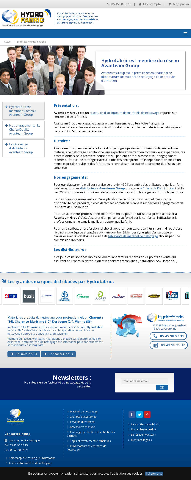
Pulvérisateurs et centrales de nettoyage (87, 447)
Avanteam (38, 338)
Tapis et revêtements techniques (90, 441)
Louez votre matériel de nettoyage (30, 463)
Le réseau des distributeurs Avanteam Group (21, 148)
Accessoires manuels (82, 427)
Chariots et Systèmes (82, 416)
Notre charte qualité (143, 429)
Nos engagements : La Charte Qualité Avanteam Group (24, 129)
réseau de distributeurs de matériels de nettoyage (124, 113)
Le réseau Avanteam (143, 434)
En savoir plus (26, 354)
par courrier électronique (24, 440)
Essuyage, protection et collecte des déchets (91, 433)
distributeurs (102, 188)
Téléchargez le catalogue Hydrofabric (31, 458)
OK (162, 387)
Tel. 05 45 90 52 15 (16, 445)
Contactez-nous (60, 354)
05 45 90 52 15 (121, 4)
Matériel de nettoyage (83, 411)
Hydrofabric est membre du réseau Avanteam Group (22, 111)
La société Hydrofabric (144, 424)
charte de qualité (90, 338)
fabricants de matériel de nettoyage (133, 236)
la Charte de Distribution (157, 188)
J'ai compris (154, 474)
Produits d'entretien (82, 422)
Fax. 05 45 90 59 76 (16, 450)
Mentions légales (141, 440)
